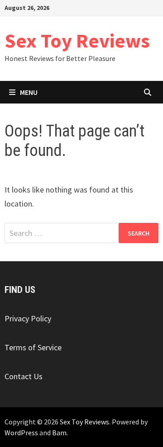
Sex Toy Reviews (77, 40)
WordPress (21, 432)
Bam (59, 432)
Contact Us (24, 376)
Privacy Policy (28, 318)
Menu (29, 92)
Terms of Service (33, 347)
